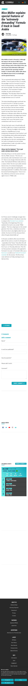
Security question (6, 358)
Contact (14, 615)
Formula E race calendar (16, 221)
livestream (4, 253)
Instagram (12, 427)
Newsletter (15, 427)
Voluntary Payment (14, 607)
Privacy (14, 613)
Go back (7, 325)
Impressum (14, 610)
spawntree (14, 625)
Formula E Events (20, 463)
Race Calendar (14, 666)
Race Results (14, 645)
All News (14, 640)
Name (4, 341)
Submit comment (18, 383)
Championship (14, 648)
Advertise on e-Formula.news (14, 632)
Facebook (3, 427)
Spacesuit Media (14, 623)
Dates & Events (14, 650)
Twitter (6, 427)
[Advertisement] (14, 276)
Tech (14, 660)
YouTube (9, 427)
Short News (14, 642)
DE (23, 2)
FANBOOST (14, 663)
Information (14, 658)
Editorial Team (14, 605)
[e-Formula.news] (7, 2)
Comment (4, 369)
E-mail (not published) (7, 350)
